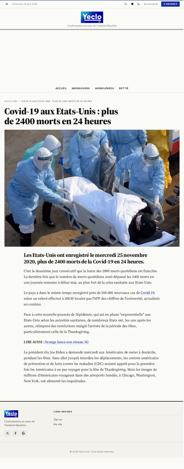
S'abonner (170, 4)
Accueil (61, 88)
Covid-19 (147, 292)
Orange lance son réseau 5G (66, 341)
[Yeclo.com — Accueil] (11, 413)
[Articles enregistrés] (132, 3)
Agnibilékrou (104, 88)
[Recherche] (125, 3)
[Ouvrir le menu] (6, 3)
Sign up (58, 419)
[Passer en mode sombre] (138, 3)
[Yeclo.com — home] (92, 17)
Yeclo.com (10, 101)
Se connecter (151, 4)
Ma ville (58, 424)
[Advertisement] (92, 57)
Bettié (123, 88)
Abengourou (81, 88)
